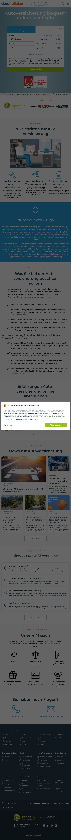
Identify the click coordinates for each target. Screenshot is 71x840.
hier (37, 419)
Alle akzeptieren (56, 425)
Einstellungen (8, 425)
